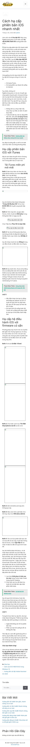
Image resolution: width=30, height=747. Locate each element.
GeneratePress (15, 744)
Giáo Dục (7, 664)
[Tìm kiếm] (25, 688)
